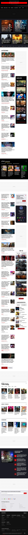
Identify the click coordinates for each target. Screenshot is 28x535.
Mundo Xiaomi (3, 520)
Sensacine (3, 331)
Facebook (23, 220)
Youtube (19, 220)
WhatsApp (4, 498)
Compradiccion (3, 525)
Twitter (21, 220)
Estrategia (10, 46)
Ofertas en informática (16, 163)
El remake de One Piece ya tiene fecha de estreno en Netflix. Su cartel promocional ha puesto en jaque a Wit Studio (5, 196)
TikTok (20, 217)
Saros (17, 278)
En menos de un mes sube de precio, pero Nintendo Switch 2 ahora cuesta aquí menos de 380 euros (17, 173)
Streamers (2, 120)
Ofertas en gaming (9, 163)
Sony (11, 507)
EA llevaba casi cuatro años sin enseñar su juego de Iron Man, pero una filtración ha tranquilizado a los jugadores (5, 67)
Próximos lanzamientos (21, 328)
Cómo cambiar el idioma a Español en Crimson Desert (3, 413)
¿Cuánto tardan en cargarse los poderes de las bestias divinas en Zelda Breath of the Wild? (23, 414)
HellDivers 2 (3, 296)
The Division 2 (3, 322)
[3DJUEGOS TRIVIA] (5, 384)
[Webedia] (3, 512)
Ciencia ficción (4, 46)
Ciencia (2, 386)
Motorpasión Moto (24, 517)
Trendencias (3, 523)
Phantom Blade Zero (19, 266)
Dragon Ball (19, 46)
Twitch (24, 217)
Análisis (2, 7)
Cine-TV (20, 7)
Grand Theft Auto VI (4, 79)
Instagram (22, 217)
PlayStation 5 (3, 503)
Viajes (12, 386)
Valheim (20, 307)
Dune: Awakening (21, 316)
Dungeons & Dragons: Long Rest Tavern (5, 350)
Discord (13, 498)
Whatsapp (18, 217)
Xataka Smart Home (4, 519)
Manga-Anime (3, 112)
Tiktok (14, 498)
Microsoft (11, 506)
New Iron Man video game (4, 70)
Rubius (25, 46)
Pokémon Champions (4, 278)
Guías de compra (3, 163)
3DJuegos (8, 516)
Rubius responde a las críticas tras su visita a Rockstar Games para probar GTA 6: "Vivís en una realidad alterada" (5, 117)
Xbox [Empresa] (21, 506)
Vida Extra (8, 517)
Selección (12, 7)
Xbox (16, 46)
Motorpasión (23, 516)
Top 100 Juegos (21, 298)
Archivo (11, 367)
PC (19, 503)
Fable (20, 324)
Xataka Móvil (3, 517)
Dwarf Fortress (3, 288)
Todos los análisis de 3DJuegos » (21, 122)
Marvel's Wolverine (22, 312)
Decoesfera (3, 524)
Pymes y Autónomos (9, 524)
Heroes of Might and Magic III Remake (19, 295)
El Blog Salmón (8, 523)
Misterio (9, 386)
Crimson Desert (18, 270)
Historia (6, 386)
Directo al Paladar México (19, 530)
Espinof (12, 517)
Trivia (9, 7)
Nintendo (13, 46)
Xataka (2, 516)
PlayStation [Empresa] (4, 507)
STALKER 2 (22, 46)
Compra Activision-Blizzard (22, 507)
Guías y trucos (6, 7)
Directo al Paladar (19, 516)
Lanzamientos (16, 7)
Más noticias (5, 367)
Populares (18, 253)
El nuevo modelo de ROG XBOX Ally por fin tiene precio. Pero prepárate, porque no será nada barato (10, 429)
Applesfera (3, 518)
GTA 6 (7, 46)
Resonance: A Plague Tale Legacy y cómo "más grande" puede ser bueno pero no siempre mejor (7, 29)
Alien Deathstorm (3, 239)
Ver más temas (3, 509)
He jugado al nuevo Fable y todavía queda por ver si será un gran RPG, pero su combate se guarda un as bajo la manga (7, 250)
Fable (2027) (2, 252)
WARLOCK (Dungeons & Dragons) (5, 217)
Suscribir (25, 493)
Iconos (15, 386)
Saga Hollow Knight (4, 506)
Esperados (23, 253)
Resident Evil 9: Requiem (19, 274)
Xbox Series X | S (12, 503)
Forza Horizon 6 (18, 282)
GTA (27, 46)
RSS (11, 498)
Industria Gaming (3, 153)
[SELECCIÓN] (5, 161)
